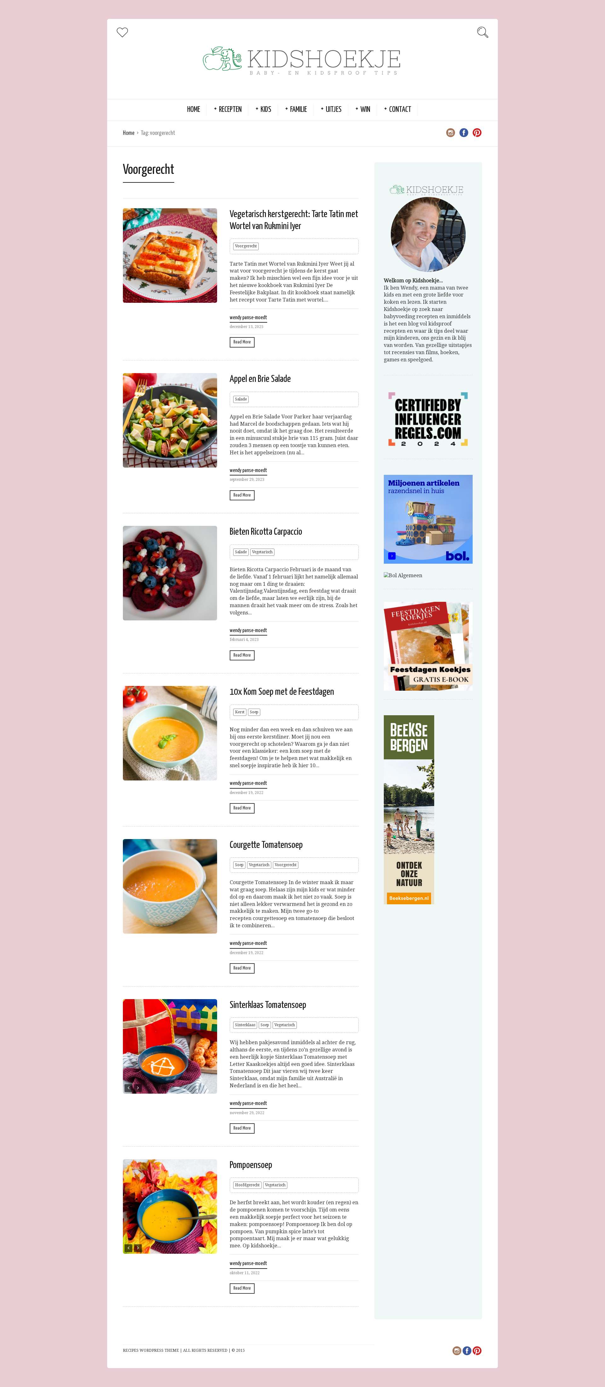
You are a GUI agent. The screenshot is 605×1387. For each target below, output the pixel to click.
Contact (400, 109)
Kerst (240, 712)
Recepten (230, 109)
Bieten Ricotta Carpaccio (266, 532)
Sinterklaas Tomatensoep (268, 1005)
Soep (254, 712)
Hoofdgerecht (247, 1185)
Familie (298, 109)
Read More (242, 342)
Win (365, 109)
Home (193, 109)
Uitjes (334, 109)
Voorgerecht (246, 246)
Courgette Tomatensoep (266, 845)
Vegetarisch (262, 552)
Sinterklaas (245, 1025)
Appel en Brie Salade (260, 379)
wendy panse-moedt (248, 317)
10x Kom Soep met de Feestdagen (282, 692)
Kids (266, 109)
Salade (241, 399)
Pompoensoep (251, 1165)
